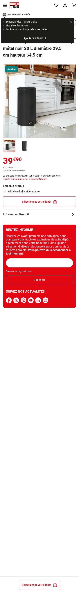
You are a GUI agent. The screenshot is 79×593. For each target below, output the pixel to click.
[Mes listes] (56, 5)
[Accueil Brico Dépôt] (14, 5)
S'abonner (39, 279)
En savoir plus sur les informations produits (39, 214)
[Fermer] (71, 22)
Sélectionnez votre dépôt (36, 201)
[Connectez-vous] (65, 5)
